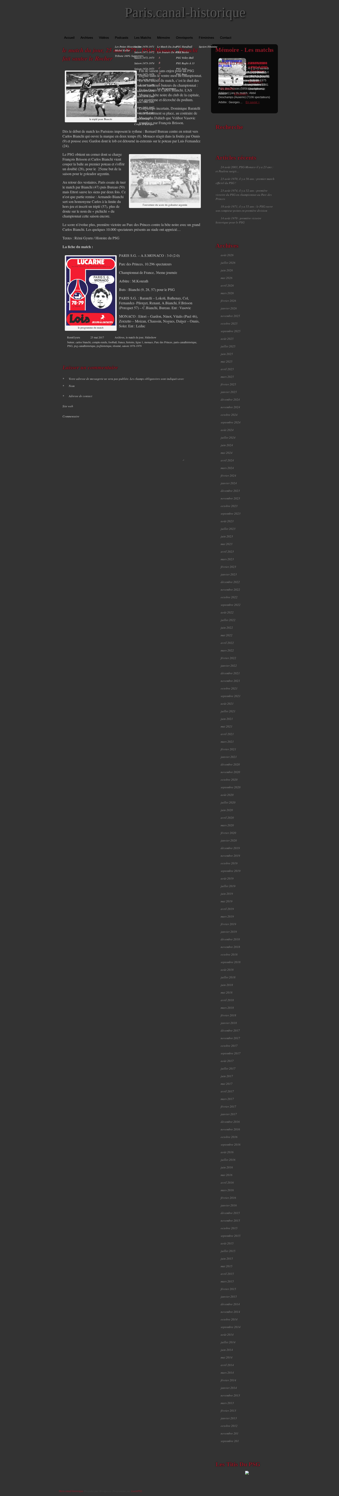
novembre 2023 (230, 498)
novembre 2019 (230, 856)
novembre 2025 (230, 316)
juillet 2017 (228, 1068)
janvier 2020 (229, 840)
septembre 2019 (231, 871)
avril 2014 (227, 1365)
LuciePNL (136, 1491)
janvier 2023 (229, 574)
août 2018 (227, 970)
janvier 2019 (229, 932)
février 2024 (228, 475)
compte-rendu (99, 342)
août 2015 (227, 1243)
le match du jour (167, 46)
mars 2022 (227, 650)
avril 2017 (227, 1091)
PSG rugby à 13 (185, 63)
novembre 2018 (230, 947)
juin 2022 (227, 627)
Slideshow (150, 337)
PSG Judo (181, 68)
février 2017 (228, 1106)
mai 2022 (226, 635)
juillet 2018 (228, 977)
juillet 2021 (228, 711)
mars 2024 (227, 468)
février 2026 (228, 301)
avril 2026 (227, 285)
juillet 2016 (228, 1160)
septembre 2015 (231, 1236)
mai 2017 (226, 1084)
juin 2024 (227, 445)
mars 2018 (227, 1008)
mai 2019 (226, 901)
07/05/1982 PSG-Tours (259, 65)
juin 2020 (227, 810)
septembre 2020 (231, 787)
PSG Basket (182, 52)
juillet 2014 (228, 1342)
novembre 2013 (230, 1395)
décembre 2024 (230, 399)
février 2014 (228, 1380)
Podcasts (121, 37)
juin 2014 (227, 1350)
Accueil (69, 37)
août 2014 (227, 1334)
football (112, 342)
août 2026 (227, 255)
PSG (70, 346)
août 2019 (227, 878)
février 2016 (228, 1198)
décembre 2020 (230, 764)
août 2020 (227, 795)
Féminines (206, 37)
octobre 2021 (229, 688)
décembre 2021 (230, 673)
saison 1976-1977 (144, 80)
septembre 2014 (231, 1327)
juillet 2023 (228, 529)
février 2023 (228, 567)
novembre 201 (229, 1433)
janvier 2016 (229, 1205)
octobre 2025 (229, 323)
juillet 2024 (228, 437)
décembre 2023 (230, 491)
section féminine (208, 46)
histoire (130, 342)
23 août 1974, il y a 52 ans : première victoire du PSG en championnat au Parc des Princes (244, 194)
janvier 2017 (229, 1114)
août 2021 (227, 703)
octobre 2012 (229, 1426)
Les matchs (142, 37)
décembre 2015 (230, 1213)
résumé (117, 346)
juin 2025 (227, 354)
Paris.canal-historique (185, 12)
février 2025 (228, 384)
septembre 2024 (231, 422)
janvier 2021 (229, 757)
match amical (141, 118)
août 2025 (227, 339)
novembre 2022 (230, 589)
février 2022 (228, 658)
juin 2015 (227, 1258)
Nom (68, 386)
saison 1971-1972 (144, 52)
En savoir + (253, 102)
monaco (148, 342)
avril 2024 (227, 460)
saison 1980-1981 (144, 102)
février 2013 (228, 1410)
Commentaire (70, 416)
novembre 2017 (230, 1038)
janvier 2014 (229, 1388)
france (121, 342)
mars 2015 (227, 1281)
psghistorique (104, 346)
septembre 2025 (231, 331)
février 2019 (228, 924)
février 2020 (228, 833)
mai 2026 (226, 278)
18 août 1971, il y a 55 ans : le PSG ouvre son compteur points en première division (244, 208)
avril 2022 (227, 643)
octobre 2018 (229, 954)
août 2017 (227, 1061)
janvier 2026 (229, 308)
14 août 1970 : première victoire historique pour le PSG (238, 220)
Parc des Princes (163, 342)
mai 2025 (226, 361)
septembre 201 (230, 1441)
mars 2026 (227, 293)
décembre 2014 (230, 1304)
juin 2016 (227, 1167)
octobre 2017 (229, 1046)
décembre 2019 (230, 848)
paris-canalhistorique (185, 342)
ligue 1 (139, 342)
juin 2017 (227, 1076)
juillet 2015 (228, 1251)
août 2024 (227, 430)
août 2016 (227, 1152)
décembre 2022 (230, 582)
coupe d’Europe (143, 124)
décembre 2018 (230, 939)
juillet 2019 (228, 886)
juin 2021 (227, 719)
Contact (225, 37)
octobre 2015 (229, 1228)
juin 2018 (227, 985)
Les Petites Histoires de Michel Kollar (128, 48)
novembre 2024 (230, 407)
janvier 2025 (229, 392)
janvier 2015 (229, 1296)
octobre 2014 (229, 1319)
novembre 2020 (230, 772)
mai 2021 (226, 726)
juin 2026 (227, 270)
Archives (86, 37)
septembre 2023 (231, 513)
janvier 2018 (229, 1023)
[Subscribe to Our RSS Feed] (275, 30)
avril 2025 (227, 369)
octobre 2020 (229, 779)
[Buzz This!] (197, 353)
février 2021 (228, 749)
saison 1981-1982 (144, 107)
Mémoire (163, 37)
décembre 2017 (230, 1030)
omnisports (184, 37)
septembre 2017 (231, 1053)
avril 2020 (227, 817)
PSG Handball (184, 46)
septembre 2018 (231, 962)
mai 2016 (226, 1175)
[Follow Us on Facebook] (262, 30)
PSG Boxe (181, 74)
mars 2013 (227, 1403)
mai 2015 (226, 1266)
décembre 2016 (230, 1122)
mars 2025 (227, 377)
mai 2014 (226, 1357)
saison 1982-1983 (144, 113)
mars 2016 (227, 1190)
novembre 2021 (230, 681)
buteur (70, 342)
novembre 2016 (230, 1129)
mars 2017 (227, 1099)
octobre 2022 (229, 597)
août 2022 (227, 612)
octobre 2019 (229, 863)
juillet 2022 (228, 620)
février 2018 (228, 1015)
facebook (178, 353)
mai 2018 (226, 992)
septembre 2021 (231, 696)
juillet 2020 (228, 802)
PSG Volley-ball (184, 57)
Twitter (182, 353)
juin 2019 (227, 894)
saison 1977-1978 (144, 85)
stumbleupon (187, 353)
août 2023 (227, 521)
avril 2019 (227, 909)
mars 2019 (227, 916)
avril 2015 (227, 1274)
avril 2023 (227, 551)
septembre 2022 (231, 605)
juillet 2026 (228, 263)
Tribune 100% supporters (129, 56)
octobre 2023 (229, 506)
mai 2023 (226, 544)
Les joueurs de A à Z (169, 52)
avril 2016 (227, 1182)
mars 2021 (227, 741)
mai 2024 (226, 453)
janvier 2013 (229, 1418)
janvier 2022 (229, 665)
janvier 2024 (229, 483)
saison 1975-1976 (144, 74)
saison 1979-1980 (144, 96)
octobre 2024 (229, 415)
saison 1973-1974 (144, 63)
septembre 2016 (231, 1144)
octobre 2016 (229, 1137)
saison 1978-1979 (144, 91)
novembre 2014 (230, 1312)
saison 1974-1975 (144, 68)
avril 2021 (227, 734)
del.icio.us (192, 353)
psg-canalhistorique (84, 346)
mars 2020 (227, 825)
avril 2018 (227, 1000)
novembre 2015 (230, 1220)
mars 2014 (227, 1372)
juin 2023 (227, 536)
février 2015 (228, 1289)
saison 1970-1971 (144, 46)
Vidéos (104, 37)
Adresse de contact (77, 396)
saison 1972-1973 (144, 57)
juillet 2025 (228, 346)
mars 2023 (227, 559)
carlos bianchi (83, 342)
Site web (67, 406)
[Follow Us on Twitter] (268, 30)
